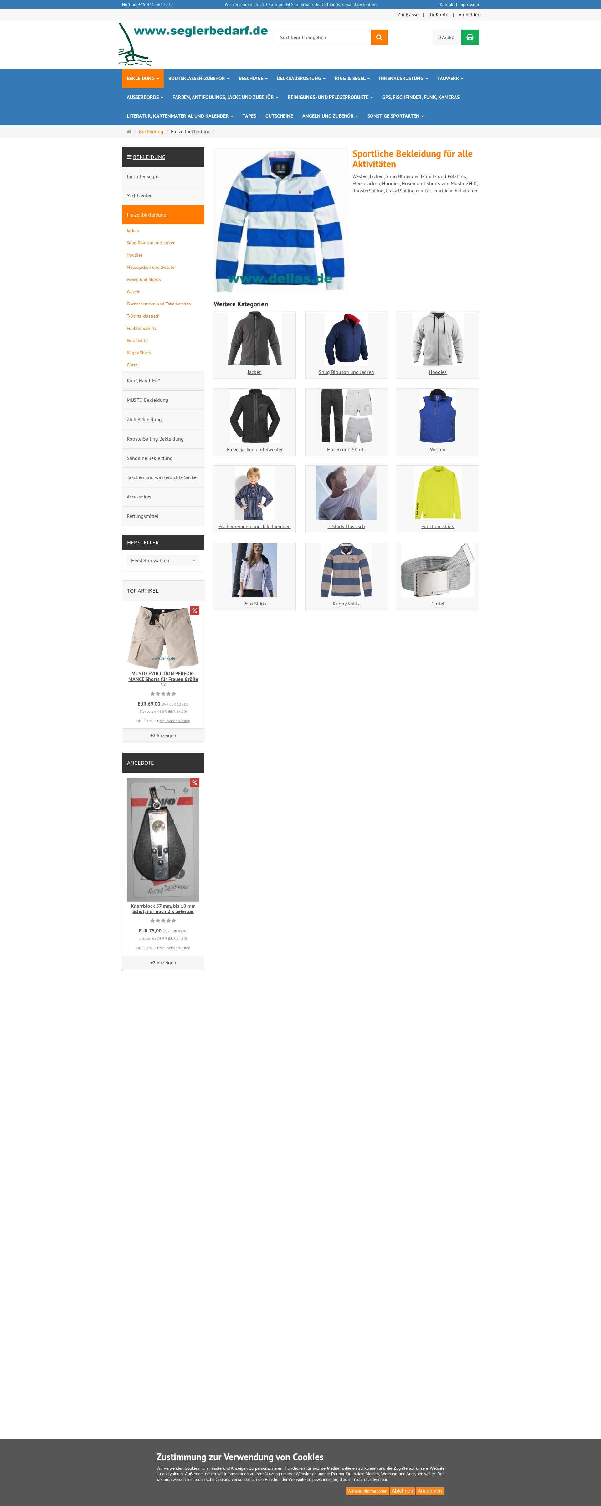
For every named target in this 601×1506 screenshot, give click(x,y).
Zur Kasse (408, 14)
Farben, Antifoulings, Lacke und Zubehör (223, 97)
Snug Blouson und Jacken (346, 372)
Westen (437, 449)
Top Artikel (142, 590)
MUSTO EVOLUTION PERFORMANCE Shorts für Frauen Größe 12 (163, 679)
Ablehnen (402, 1490)
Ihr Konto (439, 14)
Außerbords (143, 97)
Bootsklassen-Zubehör (197, 78)
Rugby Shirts (346, 603)
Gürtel (437, 603)
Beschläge (252, 78)
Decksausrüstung (299, 78)
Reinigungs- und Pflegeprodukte (329, 97)
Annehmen (430, 1490)
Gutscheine (279, 116)
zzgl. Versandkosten (174, 720)
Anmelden (469, 14)
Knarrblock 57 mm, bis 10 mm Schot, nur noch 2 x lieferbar (163, 909)
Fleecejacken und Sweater (255, 449)
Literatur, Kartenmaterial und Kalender (178, 116)
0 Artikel (447, 37)
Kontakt (447, 4)
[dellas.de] (193, 44)
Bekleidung (141, 78)
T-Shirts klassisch (346, 526)
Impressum (468, 4)
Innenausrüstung (402, 78)
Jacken (255, 372)
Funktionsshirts (437, 526)
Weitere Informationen (367, 1491)
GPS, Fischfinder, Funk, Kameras (421, 97)
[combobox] (163, 560)
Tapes (249, 116)
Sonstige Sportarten (394, 116)
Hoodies (438, 372)
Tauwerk (448, 78)
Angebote (140, 762)
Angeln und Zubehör (328, 116)
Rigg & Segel (351, 78)
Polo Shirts (254, 603)
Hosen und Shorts (346, 449)
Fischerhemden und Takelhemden (254, 526)
